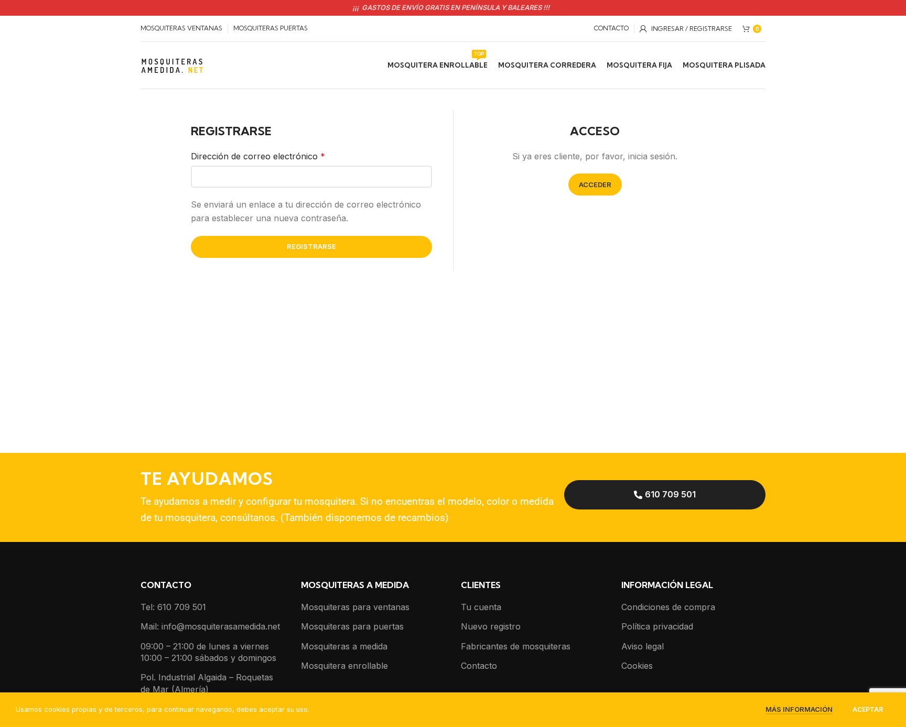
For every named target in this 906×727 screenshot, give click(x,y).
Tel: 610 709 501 (173, 607)
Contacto (479, 665)
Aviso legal (642, 646)
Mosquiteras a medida (344, 646)
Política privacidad (657, 626)
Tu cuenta (481, 607)
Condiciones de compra (668, 607)
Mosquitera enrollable (344, 665)
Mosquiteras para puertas (352, 626)
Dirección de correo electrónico (258, 156)
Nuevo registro (491, 626)
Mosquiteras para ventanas (355, 607)
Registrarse (311, 246)
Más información (799, 709)
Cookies (637, 665)
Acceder (595, 184)
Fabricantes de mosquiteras (515, 646)
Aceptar (868, 709)
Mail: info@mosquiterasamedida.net (210, 626)
